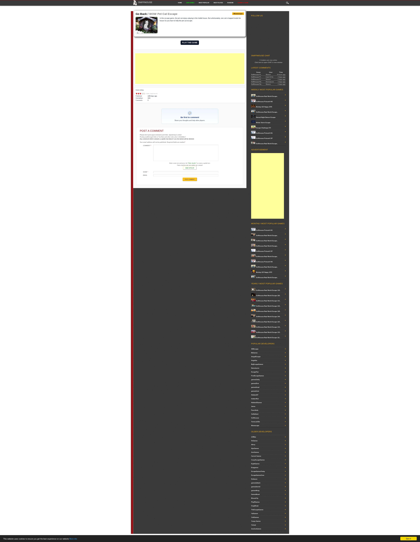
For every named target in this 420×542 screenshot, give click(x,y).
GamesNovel (255, 494)
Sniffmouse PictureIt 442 (264, 101)
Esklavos (254, 479)
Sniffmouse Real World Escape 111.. (268, 337)
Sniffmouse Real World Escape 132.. (268, 306)
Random (230, 3)
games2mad (255, 387)
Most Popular (204, 3)
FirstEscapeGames (257, 376)
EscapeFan (255, 372)
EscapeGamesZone (257, 475)
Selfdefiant (254, 414)
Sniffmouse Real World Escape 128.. (268, 311)
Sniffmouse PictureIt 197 (264, 138)
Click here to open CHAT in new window (268, 62)
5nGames (254, 441)
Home (180, 3)
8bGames (254, 353)
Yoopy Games (256, 521)
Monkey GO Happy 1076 (264, 107)
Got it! (408, 538)
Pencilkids (254, 410)
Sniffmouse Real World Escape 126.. (268, 295)
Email (145, 175)
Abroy (253, 444)
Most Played (218, 3)
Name (145, 172)
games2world (255, 487)
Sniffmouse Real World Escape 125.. (268, 322)
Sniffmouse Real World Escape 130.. (268, 290)
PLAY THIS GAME (189, 43)
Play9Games (255, 502)
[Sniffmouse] (135, 5)
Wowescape (255, 425)
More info (73, 538)
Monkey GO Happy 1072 (264, 272)
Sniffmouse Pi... (256, 74)
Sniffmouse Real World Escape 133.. (268, 327)
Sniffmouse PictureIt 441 (264, 133)
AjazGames (255, 448)
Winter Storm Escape (263, 122)
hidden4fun (255, 399)
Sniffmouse (145, 2)
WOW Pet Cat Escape (163, 13)
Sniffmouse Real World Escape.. (267, 96)
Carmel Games (256, 456)
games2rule (255, 391)
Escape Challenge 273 (263, 128)
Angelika (254, 360)
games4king (255, 490)
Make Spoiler (189, 168)
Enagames (254, 467)
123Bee (253, 437)
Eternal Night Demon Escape (265, 117)
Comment (147, 145)
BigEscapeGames (257, 364)
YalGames (254, 513)
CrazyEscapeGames (258, 460)
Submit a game (243, 3)
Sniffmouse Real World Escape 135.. (268, 332)
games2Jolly (255, 379)
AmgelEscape (255, 356)
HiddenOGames (256, 402)
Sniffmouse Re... (257, 82)
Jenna (253, 406)
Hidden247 (254, 395)
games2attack (255, 483)
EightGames (255, 464)
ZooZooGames (256, 529)
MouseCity (254, 498)
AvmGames (255, 452)
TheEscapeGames (257, 509)
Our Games (190, 3)
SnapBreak (254, 506)
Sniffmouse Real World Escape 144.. (268, 316)
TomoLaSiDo (255, 422)
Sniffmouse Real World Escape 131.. (268, 301)
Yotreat (253, 525)
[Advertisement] (189, 68)
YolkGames (255, 517)
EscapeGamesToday (258, 471)
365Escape (254, 349)
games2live (255, 383)
